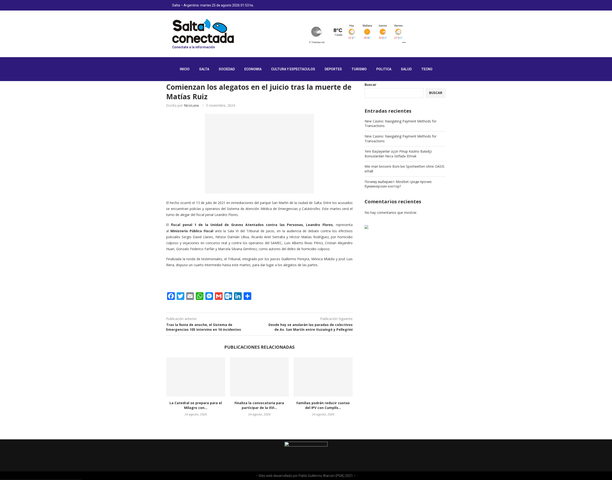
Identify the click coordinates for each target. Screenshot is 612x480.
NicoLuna (191, 105)
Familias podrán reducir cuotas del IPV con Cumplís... (323, 405)
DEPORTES (333, 69)
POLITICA (383, 69)
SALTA (204, 69)
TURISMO (359, 69)
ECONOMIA (253, 69)
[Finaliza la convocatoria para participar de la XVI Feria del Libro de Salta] (259, 377)
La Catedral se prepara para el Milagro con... (195, 405)
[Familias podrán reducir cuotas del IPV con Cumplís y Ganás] (323, 377)
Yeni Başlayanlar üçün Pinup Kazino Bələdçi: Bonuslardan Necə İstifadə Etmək (398, 153)
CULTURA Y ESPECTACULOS (293, 69)
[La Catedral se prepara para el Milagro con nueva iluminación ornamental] (195, 377)
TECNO (426, 69)
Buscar (370, 84)
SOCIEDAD (227, 69)
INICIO (185, 69)
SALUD (406, 69)
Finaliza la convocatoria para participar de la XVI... (259, 405)
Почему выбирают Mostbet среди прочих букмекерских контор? (398, 184)
